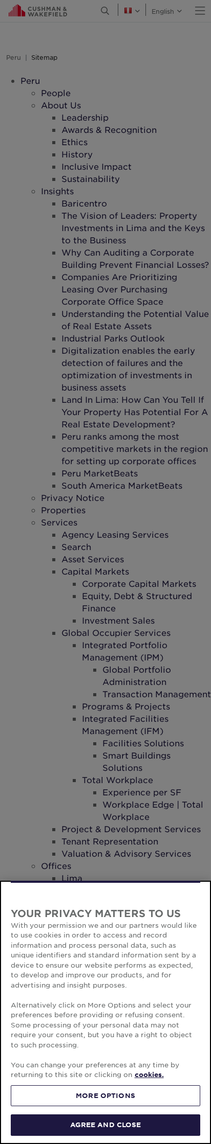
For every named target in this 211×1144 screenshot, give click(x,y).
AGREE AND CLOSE (105, 1124)
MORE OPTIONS (105, 1095)
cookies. (149, 1074)
